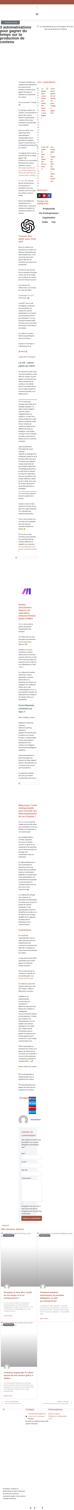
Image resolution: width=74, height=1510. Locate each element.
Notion (20, 624)
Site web (24, 1170)
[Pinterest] (44, 195)
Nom (23, 1153)
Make (32, 689)
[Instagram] (39, 195)
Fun (54, 222)
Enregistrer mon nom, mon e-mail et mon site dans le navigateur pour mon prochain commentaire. (31, 1209)
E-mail (24, 1162)
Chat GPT (30, 295)
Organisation (48, 217)
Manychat (21, 822)
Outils (45, 222)
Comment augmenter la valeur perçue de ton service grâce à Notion (18, 1375)
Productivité (49, 209)
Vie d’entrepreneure (49, 213)
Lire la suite (8, 1315)
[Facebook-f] (49, 195)
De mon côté (22, 181)
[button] (37, 14)
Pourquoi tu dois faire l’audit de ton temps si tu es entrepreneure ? (18, 1295)
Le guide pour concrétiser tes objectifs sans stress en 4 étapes (43, 103)
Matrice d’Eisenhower (25, 978)
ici (23, 667)
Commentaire (26, 1178)
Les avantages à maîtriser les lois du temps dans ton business (52, 164)
